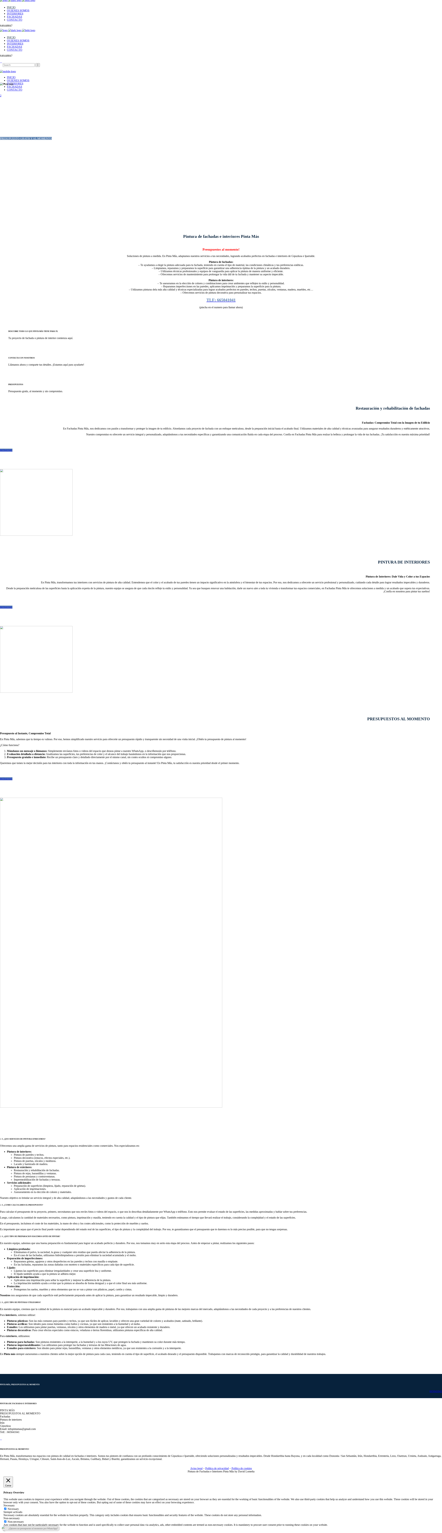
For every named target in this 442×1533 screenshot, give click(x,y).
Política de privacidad (217, 1468)
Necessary (13, 1508)
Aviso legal (196, 1468)
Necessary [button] (9, 1505)
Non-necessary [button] (11, 1518)
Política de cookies (242, 1468)
